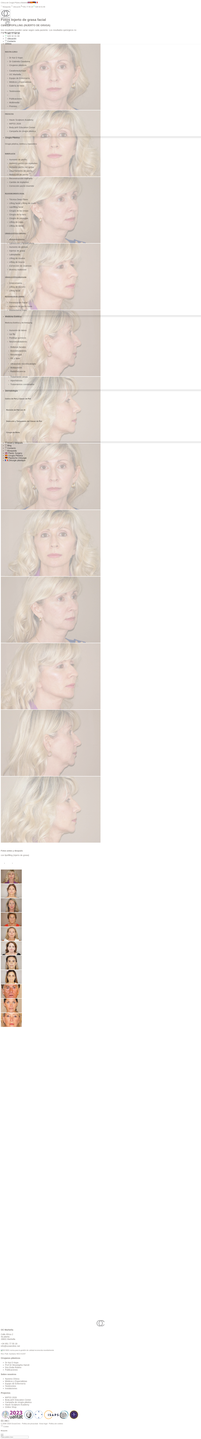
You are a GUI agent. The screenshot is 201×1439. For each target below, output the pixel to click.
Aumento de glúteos (18, 247)
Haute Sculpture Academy (21, 120)
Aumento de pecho (18, 159)
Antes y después (15, 443)
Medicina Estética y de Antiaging (18, 323)
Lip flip (12, 334)
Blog (9, 445)
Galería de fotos (16, 86)
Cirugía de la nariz (17, 214)
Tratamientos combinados (22, 384)
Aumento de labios (17, 330)
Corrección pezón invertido (21, 186)
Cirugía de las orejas (18, 211)
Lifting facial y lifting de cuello (22, 203)
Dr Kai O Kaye (16, 58)
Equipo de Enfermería (19, 78)
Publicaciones (15, 99)
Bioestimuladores (18, 351)
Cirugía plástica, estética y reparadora (21, 144)
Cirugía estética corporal (15, 233)
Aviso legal (43, 1424)
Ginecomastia (15, 283)
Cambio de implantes (19, 182)
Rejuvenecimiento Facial (14, 193)
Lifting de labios (16, 226)
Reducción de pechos (15, 1078)
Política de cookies (56, 1424)
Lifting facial (14, 290)
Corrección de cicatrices (20, 266)
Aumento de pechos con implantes (21, 1071)
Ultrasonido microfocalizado (23, 364)
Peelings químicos (17, 338)
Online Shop (10, 1407)
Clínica (8, 44)
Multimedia (14, 102)
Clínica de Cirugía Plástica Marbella (14, 3)
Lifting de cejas (16, 222)
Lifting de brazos (17, 262)
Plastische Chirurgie (17, 458)
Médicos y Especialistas (20, 82)
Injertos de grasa (17, 251)
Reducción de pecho (18, 174)
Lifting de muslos (17, 258)
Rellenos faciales (18, 347)
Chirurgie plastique (16, 460)
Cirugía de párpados (18, 218)
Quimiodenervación (14, 1279)
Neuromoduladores (18, 341)
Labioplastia (14, 254)
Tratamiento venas (19, 377)
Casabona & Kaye (17, 71)
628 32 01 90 (40, 7)
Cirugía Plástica (12, 137)
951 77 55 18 (28, 7)
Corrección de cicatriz (15, 1281)
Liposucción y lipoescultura (21, 243)
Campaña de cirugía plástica (22, 131)
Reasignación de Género (14, 296)
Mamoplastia (10, 153)
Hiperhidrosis (16, 380)
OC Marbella (15, 74)
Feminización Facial (18, 302)
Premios (13, 106)
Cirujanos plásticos (18, 65)
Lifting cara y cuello (14, 1085)
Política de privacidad (30, 1424)
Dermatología (11, 391)
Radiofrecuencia (17, 371)
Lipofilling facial (16, 207)
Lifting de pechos (13, 1076)
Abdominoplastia (16, 239)
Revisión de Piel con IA (15, 410)
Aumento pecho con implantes (23, 163)
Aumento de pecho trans (20, 306)
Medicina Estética (13, 316)
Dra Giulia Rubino (13, 1367)
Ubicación (17, 7)
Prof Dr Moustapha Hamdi (17, 1365)
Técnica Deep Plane (18, 199)
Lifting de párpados (14, 1094)
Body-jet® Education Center (22, 127)
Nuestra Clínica (12, 1379)
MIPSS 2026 (15, 123)
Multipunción (16, 367)
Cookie (6, 1426)
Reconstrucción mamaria (20, 178)
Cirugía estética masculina (15, 277)
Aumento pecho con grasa (21, 167)
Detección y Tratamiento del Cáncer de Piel (24, 421)
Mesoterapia (16, 354)
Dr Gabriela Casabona (19, 61)
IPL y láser (15, 358)
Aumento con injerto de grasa (18, 1073)
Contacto (11, 41)
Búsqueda (7, 7)
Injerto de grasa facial (15, 1087)
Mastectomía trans (18, 310)
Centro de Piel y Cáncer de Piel (18, 399)
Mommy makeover (18, 269)
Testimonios (14, 91)
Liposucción (10, 1168)
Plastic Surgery (15, 453)
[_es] (11, 883)
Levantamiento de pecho (20, 171)
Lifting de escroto (17, 287)
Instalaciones (11, 1388)
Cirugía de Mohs (13, 432)
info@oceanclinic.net (10, 1346)
